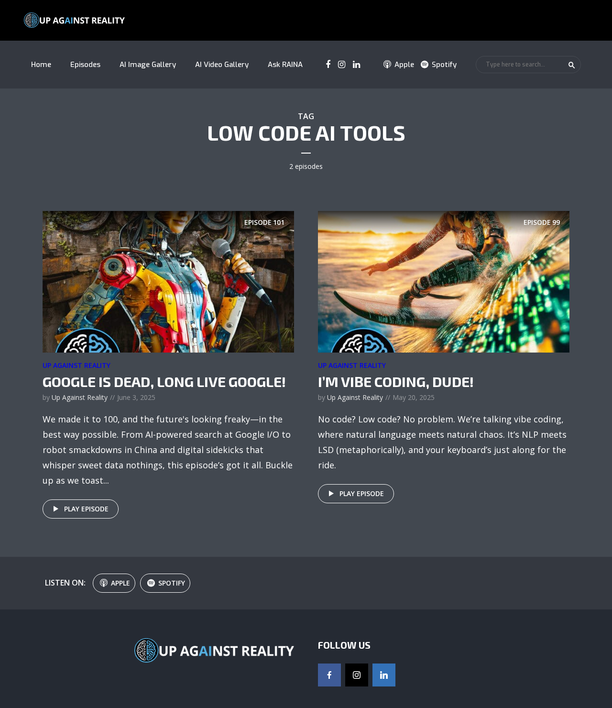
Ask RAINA (285, 64)
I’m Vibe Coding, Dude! (396, 381)
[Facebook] (329, 675)
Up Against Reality (76, 365)
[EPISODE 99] (443, 281)
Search (571, 65)
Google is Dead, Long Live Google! (164, 381)
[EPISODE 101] (168, 281)
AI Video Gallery (222, 64)
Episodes (85, 64)
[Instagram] (356, 675)
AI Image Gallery (148, 64)
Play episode (86, 508)
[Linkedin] (383, 675)
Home (41, 64)
